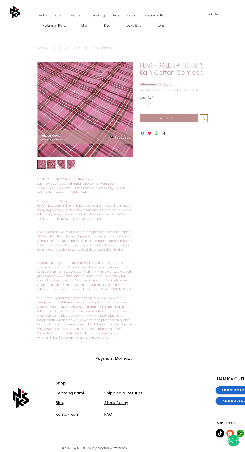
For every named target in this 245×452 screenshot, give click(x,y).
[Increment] (154, 104)
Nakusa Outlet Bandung (184, 90)
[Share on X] (164, 133)
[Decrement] (142, 104)
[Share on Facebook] (142, 133)
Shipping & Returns (123, 393)
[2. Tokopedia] (240, 433)
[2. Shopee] (230, 433)
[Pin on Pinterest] (149, 133)
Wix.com (121, 448)
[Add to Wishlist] (204, 118)
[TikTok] (220, 433)
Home (41, 48)
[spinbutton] (148, 104)
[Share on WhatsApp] (156, 133)
